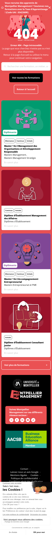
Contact (24, 468)
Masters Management (15, 154)
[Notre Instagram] (11, 420)
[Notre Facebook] (17, 420)
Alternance (9, 141)
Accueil (20, 40)
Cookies (34, 475)
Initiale (30, 141)
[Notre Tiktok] (33, 420)
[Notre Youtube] (28, 420)
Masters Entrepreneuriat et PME (20, 285)
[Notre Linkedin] (22, 420)
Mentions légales (18, 475)
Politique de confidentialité (24, 478)
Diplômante (10, 132)
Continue (20, 141)
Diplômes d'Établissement (17, 221)
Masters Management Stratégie (20, 158)
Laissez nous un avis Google (24, 472)
